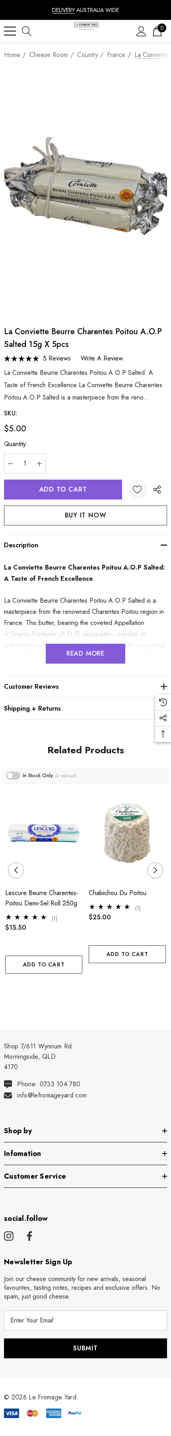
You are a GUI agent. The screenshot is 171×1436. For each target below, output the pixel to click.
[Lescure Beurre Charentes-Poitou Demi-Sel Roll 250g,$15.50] (43, 833)
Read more (85, 653)
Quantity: (16, 444)
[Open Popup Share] (157, 490)
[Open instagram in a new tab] (9, 1236)
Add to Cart (44, 964)
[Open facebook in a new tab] (28, 1236)
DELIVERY (63, 10)
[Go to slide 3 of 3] (98, 988)
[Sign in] (141, 30)
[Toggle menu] (10, 31)
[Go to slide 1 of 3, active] (73, 988)
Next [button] (155, 870)
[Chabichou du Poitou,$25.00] (127, 833)
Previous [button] (16, 870)
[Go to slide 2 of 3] (86, 988)
